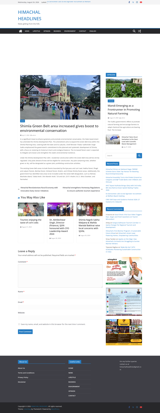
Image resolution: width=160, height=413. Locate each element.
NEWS (27, 31)
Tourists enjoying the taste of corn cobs (30, 221)
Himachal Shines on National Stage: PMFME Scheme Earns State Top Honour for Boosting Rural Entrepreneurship (122, 171)
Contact (82, 31)
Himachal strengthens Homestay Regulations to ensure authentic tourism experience (81, 189)
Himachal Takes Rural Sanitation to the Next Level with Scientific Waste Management (130, 140)
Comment (23, 262)
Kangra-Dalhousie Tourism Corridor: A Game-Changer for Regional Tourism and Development (123, 225)
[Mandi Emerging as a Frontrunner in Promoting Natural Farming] (124, 88)
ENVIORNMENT (74, 386)
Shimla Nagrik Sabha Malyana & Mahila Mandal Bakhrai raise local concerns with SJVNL (89, 225)
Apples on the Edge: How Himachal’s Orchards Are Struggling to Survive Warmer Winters (122, 241)
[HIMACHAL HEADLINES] (20, 31)
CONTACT (72, 396)
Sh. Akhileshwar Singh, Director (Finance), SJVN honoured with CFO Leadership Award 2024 (59, 226)
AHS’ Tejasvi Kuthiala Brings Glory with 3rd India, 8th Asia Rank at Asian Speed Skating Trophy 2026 (123, 187)
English (93, 31)
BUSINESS (57, 31)
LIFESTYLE (36, 31)
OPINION (47, 31)
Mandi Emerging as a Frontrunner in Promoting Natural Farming (124, 109)
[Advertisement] (80, 50)
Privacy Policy (23, 377)
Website (21, 313)
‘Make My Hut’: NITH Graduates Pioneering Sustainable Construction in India (123, 249)
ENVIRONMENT (70, 31)
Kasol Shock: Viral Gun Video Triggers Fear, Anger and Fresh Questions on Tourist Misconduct (124, 217)
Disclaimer (22, 382)
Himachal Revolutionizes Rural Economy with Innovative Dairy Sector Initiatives (39, 189)
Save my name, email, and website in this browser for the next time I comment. (53, 324)
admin (34, 135)
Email (21, 302)
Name (21, 291)
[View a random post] (139, 31)
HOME (70, 368)
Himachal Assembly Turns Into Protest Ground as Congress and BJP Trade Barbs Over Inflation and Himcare (124, 179)
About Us (21, 368)
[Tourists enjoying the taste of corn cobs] (31, 204)
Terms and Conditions (26, 373)
